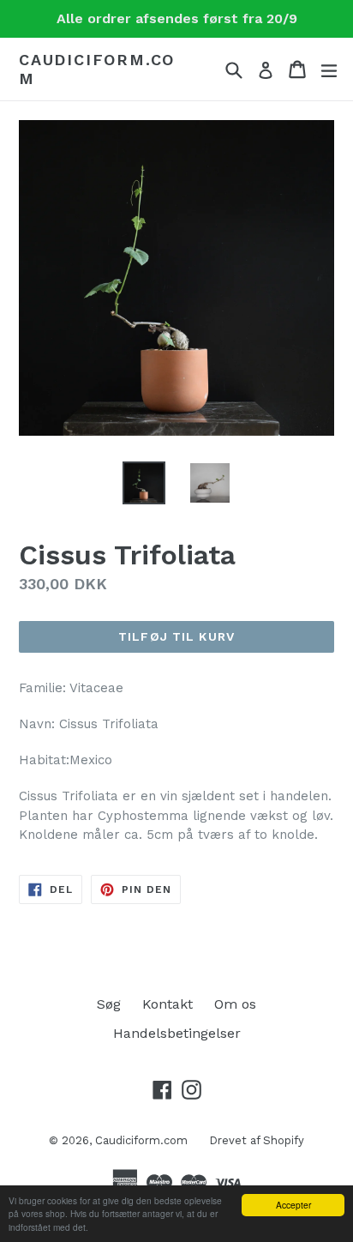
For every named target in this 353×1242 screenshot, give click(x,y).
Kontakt (167, 1004)
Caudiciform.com (97, 69)
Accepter (293, 1204)
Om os (235, 1004)
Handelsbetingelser (177, 1033)
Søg (109, 1004)
